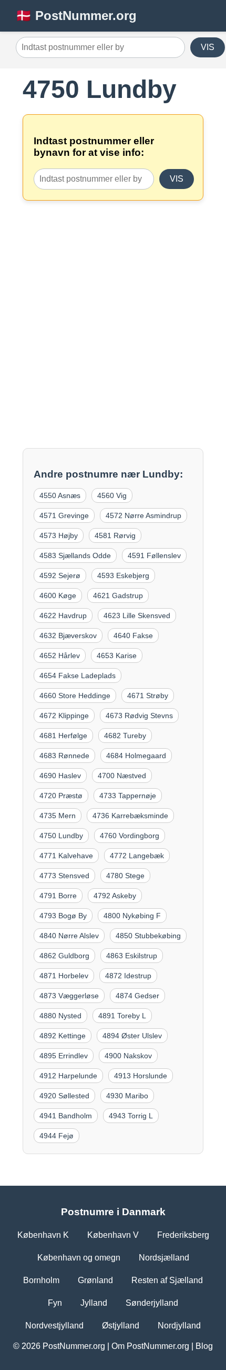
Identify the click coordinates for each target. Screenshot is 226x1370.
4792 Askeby (115, 895)
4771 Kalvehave (66, 855)
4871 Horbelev (63, 975)
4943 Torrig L (131, 1115)
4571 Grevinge (64, 515)
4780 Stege (125, 875)
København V (113, 1234)
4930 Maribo (127, 1095)
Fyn (55, 1302)
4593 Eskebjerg (123, 575)
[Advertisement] (113, 324)
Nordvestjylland (54, 1325)
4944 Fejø (56, 1135)
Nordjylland (179, 1325)
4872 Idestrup (128, 975)
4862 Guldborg (64, 955)
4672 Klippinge (64, 715)
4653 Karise (117, 655)
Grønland (95, 1280)
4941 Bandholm (65, 1115)
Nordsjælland (164, 1257)
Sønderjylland (152, 1302)
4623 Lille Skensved (137, 615)
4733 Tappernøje (127, 795)
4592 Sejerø (59, 575)
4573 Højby (58, 535)
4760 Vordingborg (129, 835)
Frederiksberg (183, 1234)
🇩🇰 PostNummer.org (76, 15)
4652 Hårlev (59, 655)
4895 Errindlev (63, 1055)
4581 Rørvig (115, 535)
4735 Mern (57, 815)
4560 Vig (112, 495)
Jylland (93, 1302)
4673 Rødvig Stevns (139, 715)
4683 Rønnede (64, 755)
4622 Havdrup (63, 615)
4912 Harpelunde (68, 1075)
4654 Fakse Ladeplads (77, 675)
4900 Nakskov (128, 1055)
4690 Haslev (60, 775)
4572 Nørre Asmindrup (143, 515)
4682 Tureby (125, 735)
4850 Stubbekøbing (148, 935)
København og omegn (78, 1257)
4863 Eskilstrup (131, 955)
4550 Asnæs (59, 495)
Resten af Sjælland (167, 1280)
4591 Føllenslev (154, 555)
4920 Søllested (64, 1095)
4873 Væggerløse (69, 995)
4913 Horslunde (140, 1075)
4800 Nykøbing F (132, 915)
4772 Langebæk (137, 855)
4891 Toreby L (122, 1015)
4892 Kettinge (62, 1035)
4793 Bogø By (63, 915)
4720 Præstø (61, 795)
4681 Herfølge (63, 735)
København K (43, 1234)
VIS (207, 47)
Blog (204, 1346)
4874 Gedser (137, 995)
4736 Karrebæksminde (130, 815)
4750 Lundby (61, 835)
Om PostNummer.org (150, 1346)
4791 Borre (58, 895)
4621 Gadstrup (118, 595)
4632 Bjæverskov (68, 635)
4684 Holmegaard (136, 755)
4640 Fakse (133, 635)
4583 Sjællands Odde (75, 555)
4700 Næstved (122, 775)
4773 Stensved (64, 875)
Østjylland (120, 1325)
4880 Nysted (60, 1015)
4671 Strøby (147, 695)
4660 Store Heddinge (74, 695)
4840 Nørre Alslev (69, 935)
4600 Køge (57, 595)
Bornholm (41, 1280)
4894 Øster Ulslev (132, 1035)
